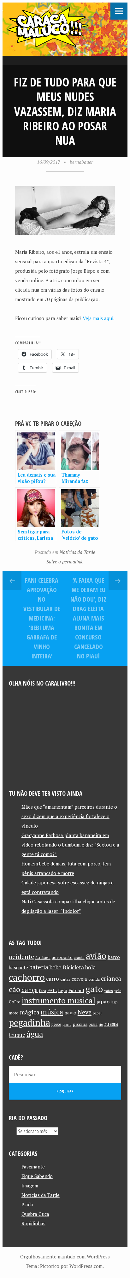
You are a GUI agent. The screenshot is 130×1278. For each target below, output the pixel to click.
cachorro (27, 977)
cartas (65, 979)
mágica (29, 1012)
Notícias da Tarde (77, 552)
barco (114, 957)
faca (42, 990)
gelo (117, 990)
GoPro (15, 1002)
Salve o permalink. (65, 561)
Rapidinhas (33, 1223)
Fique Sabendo (37, 1176)
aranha (79, 957)
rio (101, 1024)
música (52, 1011)
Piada (27, 1204)
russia (111, 1023)
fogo (62, 990)
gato (94, 989)
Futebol (76, 990)
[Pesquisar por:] (65, 1074)
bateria (38, 967)
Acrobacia (42, 957)
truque (17, 1034)
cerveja (79, 979)
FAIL (52, 990)
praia (93, 1024)
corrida (94, 979)
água (35, 1034)
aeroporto (62, 957)
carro (52, 978)
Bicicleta (73, 967)
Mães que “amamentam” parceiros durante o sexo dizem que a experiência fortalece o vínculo (69, 816)
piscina (80, 1024)
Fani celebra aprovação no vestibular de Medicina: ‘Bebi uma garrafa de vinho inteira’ (41, 618)
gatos (108, 990)
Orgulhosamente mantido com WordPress (65, 1256)
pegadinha (29, 1022)
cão (14, 989)
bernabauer (81, 162)
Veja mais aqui (98, 318)
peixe (56, 1024)
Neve (85, 1012)
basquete (18, 968)
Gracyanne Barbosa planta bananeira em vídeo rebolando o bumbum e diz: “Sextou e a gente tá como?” (70, 844)
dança (29, 990)
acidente (21, 956)
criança (111, 978)
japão (103, 1001)
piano (66, 1024)
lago (114, 1002)
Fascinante (33, 1166)
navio (70, 1013)
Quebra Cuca (35, 1214)
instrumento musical (58, 1000)
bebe (56, 967)
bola (90, 967)
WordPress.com (86, 1266)
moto (14, 1013)
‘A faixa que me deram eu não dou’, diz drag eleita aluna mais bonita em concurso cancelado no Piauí (88, 618)
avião (96, 955)
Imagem (29, 1185)
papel (97, 1013)
